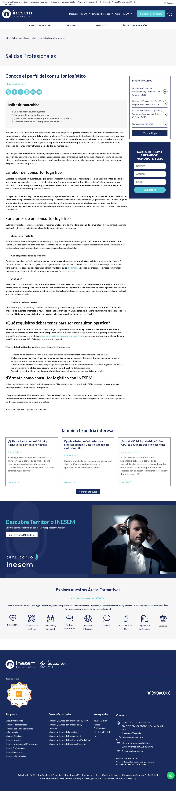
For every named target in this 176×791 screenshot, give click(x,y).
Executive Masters (14, 720)
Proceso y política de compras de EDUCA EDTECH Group (109, 778)
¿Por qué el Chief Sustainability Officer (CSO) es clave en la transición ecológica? (143, 443)
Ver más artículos (88, 491)
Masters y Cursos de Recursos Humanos (67, 744)
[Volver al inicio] (17, 13)
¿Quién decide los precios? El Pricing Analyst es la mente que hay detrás (28, 443)
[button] (169, 13)
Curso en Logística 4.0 (87, 2)
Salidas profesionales (21, 38)
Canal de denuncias (111, 775)
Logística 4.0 (74, 267)
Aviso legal (23, 775)
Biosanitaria (13, 624)
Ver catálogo (150, 133)
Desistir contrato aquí (126, 758)
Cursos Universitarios (16, 756)
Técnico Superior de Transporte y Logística (61, 336)
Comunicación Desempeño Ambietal (139, 775)
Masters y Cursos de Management (65, 736)
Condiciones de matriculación (66, 775)
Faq (95, 736)
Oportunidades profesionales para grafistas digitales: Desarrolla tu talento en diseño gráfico (86, 445)
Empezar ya (150, 190)
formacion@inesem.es (132, 751)
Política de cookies (91, 775)
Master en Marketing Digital (63, 2)
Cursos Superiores (14, 752)
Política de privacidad (40, 775)
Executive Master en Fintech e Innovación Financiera (26, 2)
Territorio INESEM (102, 732)
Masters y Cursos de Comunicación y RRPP (69, 720)
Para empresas (9, 4)
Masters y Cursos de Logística (63, 732)
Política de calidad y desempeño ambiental (60, 778)
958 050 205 (137, 737)
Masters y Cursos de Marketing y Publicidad (69, 740)
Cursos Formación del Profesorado (22, 744)
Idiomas (107, 625)
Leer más (12, 482)
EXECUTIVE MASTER (40, 25)
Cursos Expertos (13, 740)
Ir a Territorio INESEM (20, 534)
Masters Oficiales (14, 736)
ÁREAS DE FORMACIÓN (135, 25)
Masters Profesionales (16, 724)
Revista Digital (100, 720)
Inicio (8, 38)
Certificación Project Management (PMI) (117, 2)
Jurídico (163, 625)
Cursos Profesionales (15, 748)
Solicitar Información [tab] (151, 13)
